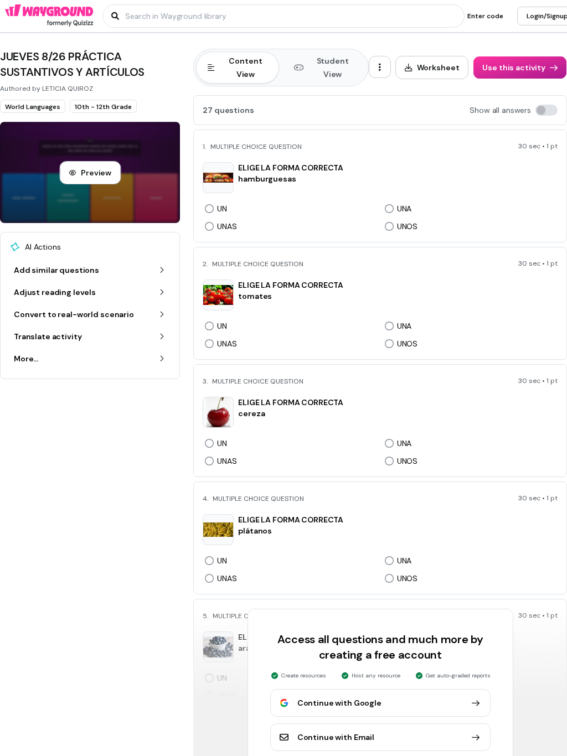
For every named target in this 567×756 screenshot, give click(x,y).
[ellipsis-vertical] (380, 67)
